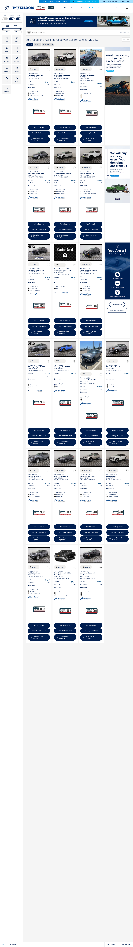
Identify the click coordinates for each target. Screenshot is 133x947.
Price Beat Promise (70, 8)
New (5, 15)
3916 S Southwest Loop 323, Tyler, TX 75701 (85, 1)
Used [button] (91, 8)
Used (18, 15)
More (117, 8)
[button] (127, 8)
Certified (12, 15)
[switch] (4, 17)
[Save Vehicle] (48, 69)
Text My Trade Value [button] (39, 133)
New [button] (83, 8)
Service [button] (110, 8)
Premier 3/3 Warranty (117, 310)
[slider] (3, 29)
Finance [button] (100, 8)
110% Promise (117, 304)
